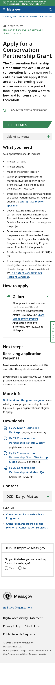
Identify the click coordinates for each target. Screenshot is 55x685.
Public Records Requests (19, 634)
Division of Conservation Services (22, 29)
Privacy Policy (11, 626)
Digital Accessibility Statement (23, 618)
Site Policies (32, 626)
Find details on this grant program (23, 400)
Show (10, 33)
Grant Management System (28, 317)
